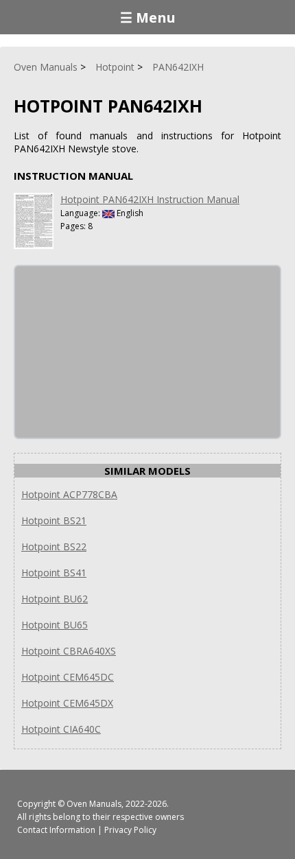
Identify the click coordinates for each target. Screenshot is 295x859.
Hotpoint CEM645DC (67, 676)
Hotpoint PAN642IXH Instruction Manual (149, 199)
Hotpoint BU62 (54, 598)
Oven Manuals (94, 804)
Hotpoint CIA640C (61, 729)
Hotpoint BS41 (53, 572)
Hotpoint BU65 (54, 624)
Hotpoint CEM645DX (67, 702)
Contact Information (56, 830)
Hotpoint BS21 (53, 520)
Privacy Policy (130, 830)
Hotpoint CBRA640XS (68, 650)
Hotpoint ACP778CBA (69, 494)
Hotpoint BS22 (53, 546)
